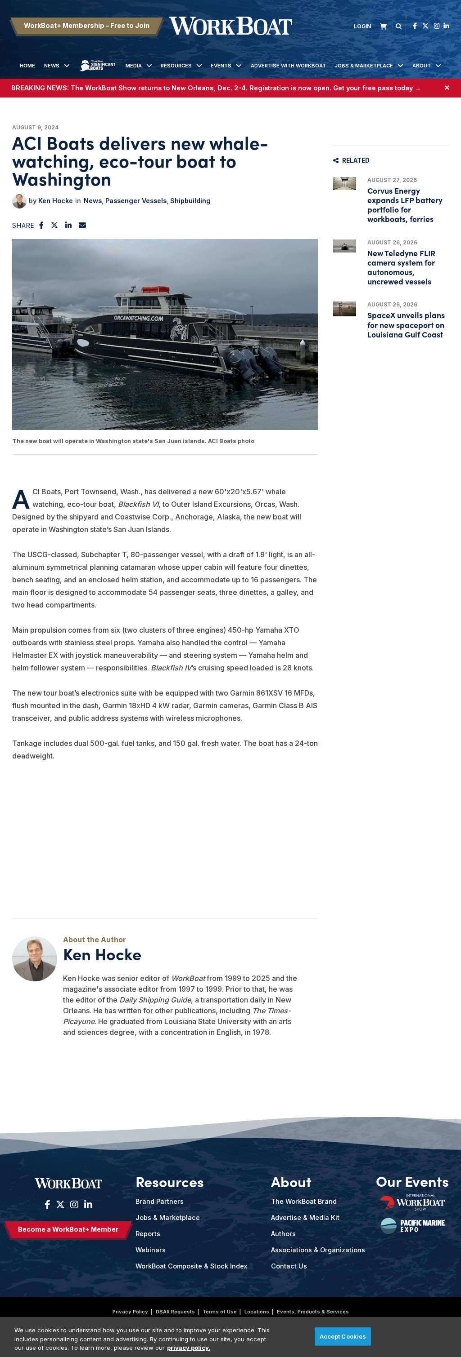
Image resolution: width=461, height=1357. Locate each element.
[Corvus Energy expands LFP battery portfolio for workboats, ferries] (344, 183)
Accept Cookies (343, 1335)
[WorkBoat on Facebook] (415, 26)
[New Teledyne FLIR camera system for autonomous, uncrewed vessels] (344, 246)
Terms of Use (220, 1311)
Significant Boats (97, 72)
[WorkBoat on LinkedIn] (446, 26)
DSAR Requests (175, 1311)
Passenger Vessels (136, 200)
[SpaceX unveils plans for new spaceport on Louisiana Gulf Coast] (344, 309)
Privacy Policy (130, 1311)
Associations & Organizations (318, 1250)
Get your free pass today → (377, 88)
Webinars (151, 1250)
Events (221, 65)
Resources (176, 65)
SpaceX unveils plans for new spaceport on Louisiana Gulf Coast (406, 324)
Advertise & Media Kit (305, 1217)
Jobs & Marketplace (363, 65)
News (51, 65)
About (421, 65)
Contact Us (289, 1266)
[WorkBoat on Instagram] (437, 26)
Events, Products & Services (313, 1311)
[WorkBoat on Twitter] (425, 26)
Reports (148, 1233)
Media (134, 65)
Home (27, 65)
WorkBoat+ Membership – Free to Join (86, 25)
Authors (283, 1233)
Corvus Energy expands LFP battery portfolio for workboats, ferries (405, 205)
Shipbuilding (190, 200)
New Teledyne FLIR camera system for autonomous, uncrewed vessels (401, 267)
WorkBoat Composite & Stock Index (191, 1266)
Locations (256, 1311)
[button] (41, 225)
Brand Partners (160, 1201)
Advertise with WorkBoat (288, 65)
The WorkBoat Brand (304, 1201)
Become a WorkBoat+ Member (68, 1229)
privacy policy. (188, 1347)
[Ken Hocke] (19, 201)
